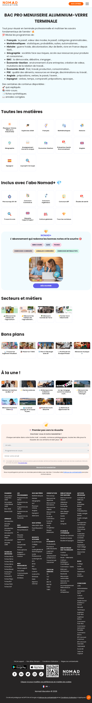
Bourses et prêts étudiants (52, 548)
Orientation (21, 539)
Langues (63, 524)
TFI (47, 574)
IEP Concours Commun (81, 638)
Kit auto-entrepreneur (64, 591)
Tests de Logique (80, 652)
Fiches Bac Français (8, 573)
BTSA (33, 564)
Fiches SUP (8, 587)
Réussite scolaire (20, 536)
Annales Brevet (7, 525)
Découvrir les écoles (51, 513)
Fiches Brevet (8, 569)
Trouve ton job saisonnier (51, 561)
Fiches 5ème (8, 559)
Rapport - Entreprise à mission (21, 554)
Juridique (80, 598)
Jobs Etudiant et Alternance (51, 557)
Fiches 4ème (8, 562)
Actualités (20, 571)
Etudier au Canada (67, 535)
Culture (79, 595)
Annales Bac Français (8, 529)
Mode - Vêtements (66, 558)
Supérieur (80, 569)
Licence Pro (35, 574)
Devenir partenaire (50, 531)
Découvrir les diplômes (51, 499)
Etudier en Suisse (66, 538)
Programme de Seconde (22, 517)
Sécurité (80, 607)
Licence (34, 571)
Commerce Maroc (81, 634)
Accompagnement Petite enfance (67, 586)
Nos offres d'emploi (33, 661)
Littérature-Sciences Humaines (64, 504)
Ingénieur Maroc (80, 618)
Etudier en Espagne (66, 541)
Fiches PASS (8, 584)
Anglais (34, 510)
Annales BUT (8, 540)
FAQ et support (22, 568)
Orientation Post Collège (81, 546)
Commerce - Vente (67, 567)
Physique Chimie (35, 507)
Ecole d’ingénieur (50, 527)
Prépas (34, 569)
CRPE (79, 586)
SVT (33, 503)
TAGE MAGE (81, 646)
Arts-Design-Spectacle (64, 512)
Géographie (36, 501)
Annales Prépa (7, 536)
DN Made (35, 577)
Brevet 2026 (8, 511)
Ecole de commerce (50, 518)
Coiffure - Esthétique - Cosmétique (64, 562)
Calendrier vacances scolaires (80, 536)
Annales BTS (8, 533)
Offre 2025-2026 (37, 525)
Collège (34, 544)
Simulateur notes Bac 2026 (8, 498)
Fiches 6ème (8, 556)
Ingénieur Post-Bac (80, 613)
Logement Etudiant (50, 552)
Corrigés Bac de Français (81, 524)
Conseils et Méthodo (81, 499)
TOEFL (48, 589)
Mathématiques (37, 496)
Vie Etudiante (51, 544)
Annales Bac (8, 521)
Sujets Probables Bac (82, 510)
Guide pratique (80, 575)
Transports (64, 555)
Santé (62, 516)
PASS (33, 579)
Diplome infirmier (35, 583)
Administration (82, 588)
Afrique (19, 547)
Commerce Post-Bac (81, 622)
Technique (81, 610)
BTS (33, 561)
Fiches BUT (8, 581)
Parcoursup (50, 496)
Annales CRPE (7, 544)
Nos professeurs (22, 530)
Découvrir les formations (51, 504)
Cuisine (63, 552)
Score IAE (80, 649)
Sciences (63, 509)
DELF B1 (49, 582)
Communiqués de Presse (22, 574)
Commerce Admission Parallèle (81, 628)
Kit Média (20, 578)
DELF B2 (49, 584)
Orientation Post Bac (81, 541)
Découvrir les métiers (51, 508)
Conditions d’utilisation (69, 697)
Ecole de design (49, 522)
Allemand (35, 516)
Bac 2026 (7, 509)
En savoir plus (22, 463)
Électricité (63, 574)
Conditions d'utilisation (50, 661)
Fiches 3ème (8, 564)
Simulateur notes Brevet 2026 (8, 504)
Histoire (34, 498)
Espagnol (35, 513)
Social (62, 519)
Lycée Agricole (37, 559)
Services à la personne (64, 582)
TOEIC (48, 587)
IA (18, 532)
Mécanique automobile (64, 577)
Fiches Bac (8, 567)
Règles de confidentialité (69, 661)
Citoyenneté (21, 545)
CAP (33, 547)
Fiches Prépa (8, 579)
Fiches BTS (8, 576)
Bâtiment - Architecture (64, 570)
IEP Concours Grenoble (81, 643)
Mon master (81, 549)
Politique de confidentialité (72, 472)
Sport (19, 542)
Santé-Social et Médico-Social (82, 603)
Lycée (79, 566)
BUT (33, 566)
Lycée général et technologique (37, 550)
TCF (48, 577)
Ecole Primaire (36, 542)
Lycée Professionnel (36, 555)
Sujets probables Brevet (80, 504)
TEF (48, 579)
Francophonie (22, 550)
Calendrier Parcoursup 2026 (81, 529)
